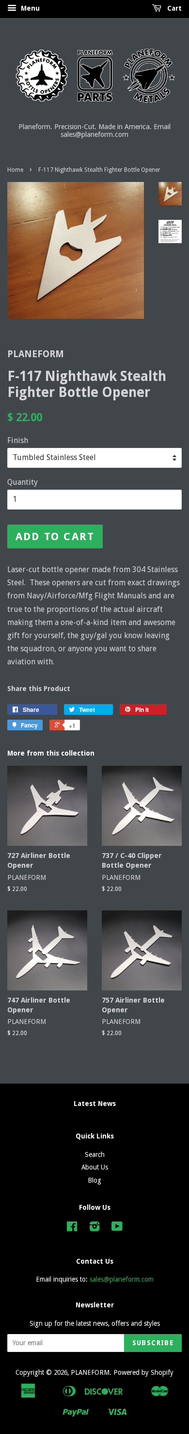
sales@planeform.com (122, 1279)
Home (15, 169)
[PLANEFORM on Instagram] (94, 1228)
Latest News (95, 1103)
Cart (173, 8)
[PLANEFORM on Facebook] (72, 1228)
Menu (29, 8)
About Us (94, 1167)
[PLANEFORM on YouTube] (117, 1228)
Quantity (22, 482)
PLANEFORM (90, 1372)
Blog (94, 1180)
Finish (17, 440)
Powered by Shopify (143, 1372)
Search (95, 1154)
